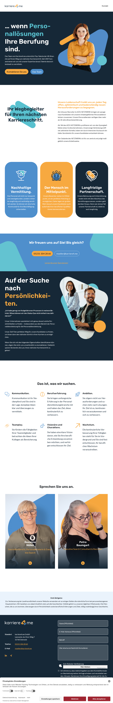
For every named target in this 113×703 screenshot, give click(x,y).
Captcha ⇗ (102, 667)
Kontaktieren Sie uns (16, 71)
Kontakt (105, 6)
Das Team (37, 71)
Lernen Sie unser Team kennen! (56, 263)
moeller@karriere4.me (67, 253)
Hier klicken (85, 667)
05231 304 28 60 (42, 253)
